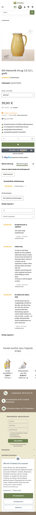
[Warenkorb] (32, 7)
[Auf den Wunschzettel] (30, 31)
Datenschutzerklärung (17, 446)
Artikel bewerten (8, 174)
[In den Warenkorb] (3, 27)
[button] (24, 7)
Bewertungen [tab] (22, 164)
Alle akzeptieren (18, 496)
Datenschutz (17, 490)
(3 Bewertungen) (14, 77)
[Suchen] (32, 12)
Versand (15, 107)
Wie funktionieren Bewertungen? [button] (12, 198)
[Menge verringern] (4, 139)
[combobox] (18, 95)
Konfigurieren (18, 501)
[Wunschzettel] (28, 7)
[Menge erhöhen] (32, 139)
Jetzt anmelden (18, 441)
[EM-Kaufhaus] (18, 2)
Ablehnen (18, 507)
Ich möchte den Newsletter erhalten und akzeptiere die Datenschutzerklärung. (19, 434)
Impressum (7, 490)
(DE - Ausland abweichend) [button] (20, 115)
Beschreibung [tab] (7, 164)
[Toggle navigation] (3, 6)
